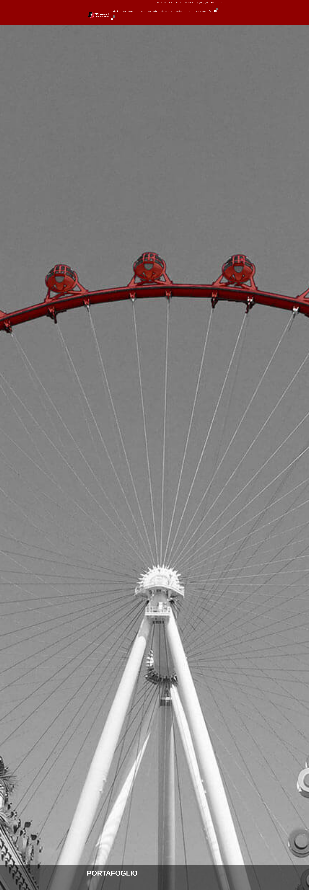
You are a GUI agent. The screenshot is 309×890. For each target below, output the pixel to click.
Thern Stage (161, 2)
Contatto (187, 2)
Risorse (164, 11)
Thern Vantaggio (128, 11)
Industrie (140, 11)
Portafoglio (152, 11)
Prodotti (114, 11)
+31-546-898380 (202, 2)
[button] (210, 11)
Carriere (178, 2)
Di (169, 2)
